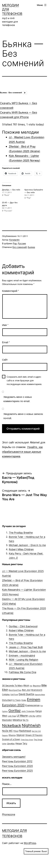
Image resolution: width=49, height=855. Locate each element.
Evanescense (32, 705)
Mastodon (7, 720)
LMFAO (38, 716)
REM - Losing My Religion (23, 659)
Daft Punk (14, 694)
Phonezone (8, 814)
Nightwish (31, 725)
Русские (22, 243)
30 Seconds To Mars (12, 685)
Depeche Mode (40, 694)
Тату (24, 743)
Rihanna (12, 735)
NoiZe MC (7, 730)
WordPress (30, 843)
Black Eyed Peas (15, 690)
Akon (26, 685)
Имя (5, 325)
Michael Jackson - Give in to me (27, 545)
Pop (15, 243)
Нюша (18, 743)
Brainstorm (36, 690)
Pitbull (16, 731)
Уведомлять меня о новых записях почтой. (23, 416)
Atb (31, 686)
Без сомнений (20, 247)
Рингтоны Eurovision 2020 (17, 766)
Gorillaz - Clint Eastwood (23, 626)
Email (6, 342)
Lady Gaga (12, 716)
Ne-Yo (25, 720)
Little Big (31, 716)
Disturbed (7, 700)
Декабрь (11, 743)
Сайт (5, 359)
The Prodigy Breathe (21, 532)
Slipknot (20, 735)
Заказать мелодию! (13, 756)
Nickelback (11, 725)
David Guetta (26, 694)
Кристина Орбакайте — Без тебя (33, 191)
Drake (23, 700)
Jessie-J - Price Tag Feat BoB (26, 647)
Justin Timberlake (28, 711)
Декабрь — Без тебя (11, 189)
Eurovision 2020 (13, 705)
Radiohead (25, 730)
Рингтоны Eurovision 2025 (17, 770)
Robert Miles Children (21, 549)
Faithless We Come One (22, 672)
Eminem (33, 699)
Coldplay (6, 694)
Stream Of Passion (33, 735)
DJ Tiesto (16, 700)
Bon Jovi (26, 690)
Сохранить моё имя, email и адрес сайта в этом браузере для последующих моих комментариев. (24, 380)
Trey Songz (38, 739)
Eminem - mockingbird (22, 655)
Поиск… (7, 784)
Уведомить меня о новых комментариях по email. (17, 399)
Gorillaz (14, 710)
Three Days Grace (27, 739)
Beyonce (37, 686)
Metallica (17, 720)
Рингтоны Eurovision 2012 (17, 761)
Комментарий (10, 290)
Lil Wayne (22, 715)
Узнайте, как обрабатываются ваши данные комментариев (22, 451)
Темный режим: (33, 851)
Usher (4, 744)
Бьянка (31, 247)
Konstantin (14, 239)
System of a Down (11, 739)
